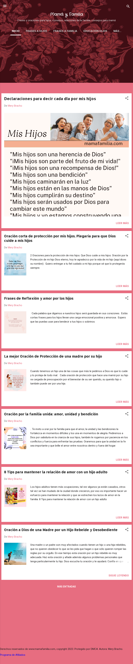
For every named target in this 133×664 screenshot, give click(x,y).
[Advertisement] (66, 66)
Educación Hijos (95, 31)
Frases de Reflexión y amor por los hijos (38, 298)
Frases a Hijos (36, 31)
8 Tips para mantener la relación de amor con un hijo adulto (55, 472)
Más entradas (66, 586)
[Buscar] (128, 7)
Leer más (122, 223)
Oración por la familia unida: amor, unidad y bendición (51, 414)
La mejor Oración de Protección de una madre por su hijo (53, 356)
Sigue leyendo (119, 575)
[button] (127, 98)
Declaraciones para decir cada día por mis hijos (50, 98)
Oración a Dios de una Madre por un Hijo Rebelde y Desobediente (61, 529)
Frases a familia (65, 31)
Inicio (16, 31)
